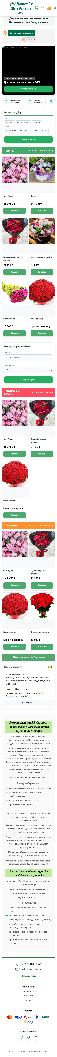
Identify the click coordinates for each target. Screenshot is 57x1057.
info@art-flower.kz (34, 969)
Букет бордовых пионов (11, 258)
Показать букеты (28, 139)
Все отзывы (27, 703)
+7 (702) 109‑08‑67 (30, 964)
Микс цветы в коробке (41, 257)
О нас (28, 1000)
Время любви (9, 319)
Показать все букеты (29, 657)
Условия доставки (28, 991)
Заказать (15, 211)
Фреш (33, 196)
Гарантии (28, 996)
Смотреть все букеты (40, 151)
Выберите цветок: (11, 352)
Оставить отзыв (28, 976)
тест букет (8, 196)
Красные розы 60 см (40, 632)
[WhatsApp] (36, 1038)
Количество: (9, 365)
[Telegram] (28, 1038)
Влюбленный (37, 319)
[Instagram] (21, 1038)
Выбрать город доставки (21, 33)
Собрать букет (28, 380)
